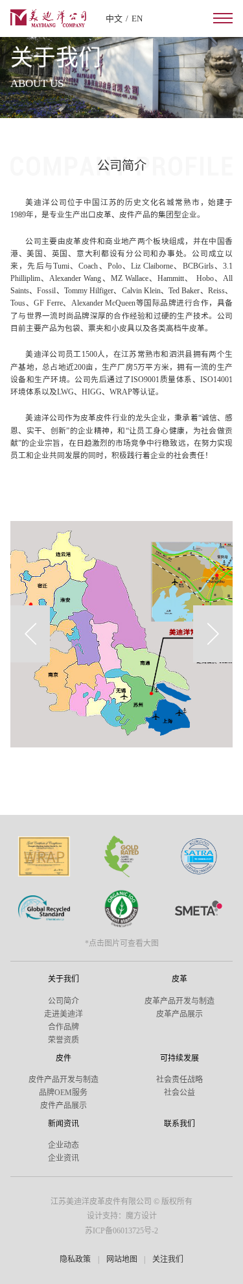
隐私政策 (75, 1259)
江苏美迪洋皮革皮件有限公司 (101, 1201)
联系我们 (179, 1124)
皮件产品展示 (63, 1105)
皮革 (179, 979)
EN (137, 18)
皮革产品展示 (179, 1014)
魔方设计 (141, 1216)
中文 (114, 18)
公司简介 (63, 1001)
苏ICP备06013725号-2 (121, 1231)
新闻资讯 (63, 1124)
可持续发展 (179, 1058)
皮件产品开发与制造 (63, 1080)
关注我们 (167, 1259)
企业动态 (63, 1145)
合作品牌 (63, 1027)
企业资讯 (63, 1158)
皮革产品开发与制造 (179, 1001)
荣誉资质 (63, 1040)
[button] (30, 633)
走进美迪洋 (63, 1014)
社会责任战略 (179, 1080)
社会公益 (179, 1092)
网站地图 (121, 1259)
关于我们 (63, 979)
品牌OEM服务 (63, 1092)
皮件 (63, 1058)
